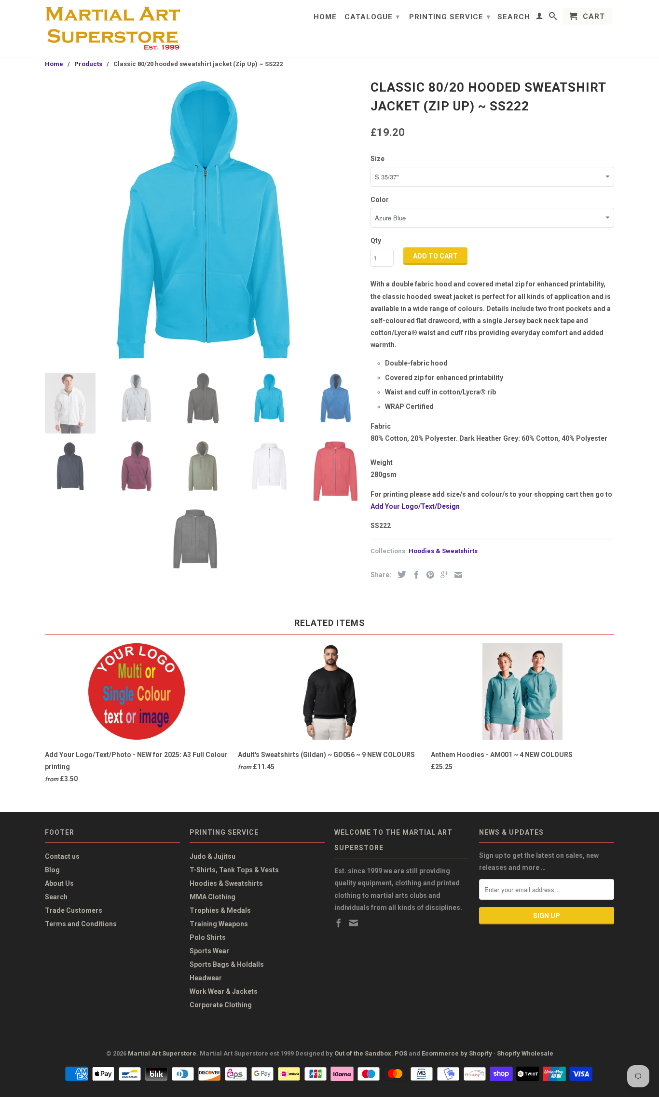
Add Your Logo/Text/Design (415, 506)
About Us (59, 883)
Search (513, 17)
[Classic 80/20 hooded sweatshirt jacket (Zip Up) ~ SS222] (203, 221)
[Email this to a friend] (456, 575)
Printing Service (450, 17)
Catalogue (372, 17)
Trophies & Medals (220, 910)
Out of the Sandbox (362, 1053)
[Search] (553, 18)
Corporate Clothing (221, 1005)
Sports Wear (209, 951)
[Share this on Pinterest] (428, 575)
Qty (376, 240)
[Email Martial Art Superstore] (353, 923)
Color (380, 199)
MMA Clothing (212, 897)
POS (401, 1053)
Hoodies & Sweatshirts (443, 551)
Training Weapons (219, 924)
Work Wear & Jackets (224, 991)
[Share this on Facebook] (414, 575)
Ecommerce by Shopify (457, 1053)
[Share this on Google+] (442, 575)
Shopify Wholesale (525, 1053)
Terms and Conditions (81, 924)
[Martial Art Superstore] (112, 28)
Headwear (206, 978)
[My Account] (539, 18)
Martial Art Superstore (162, 1053)
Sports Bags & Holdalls (227, 964)
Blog (52, 870)
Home (325, 17)
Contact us (62, 856)
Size (377, 159)
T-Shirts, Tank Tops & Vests (234, 870)
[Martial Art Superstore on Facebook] (338, 923)
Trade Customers (73, 910)
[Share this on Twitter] (399, 574)
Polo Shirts (208, 937)
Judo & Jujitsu (212, 856)
